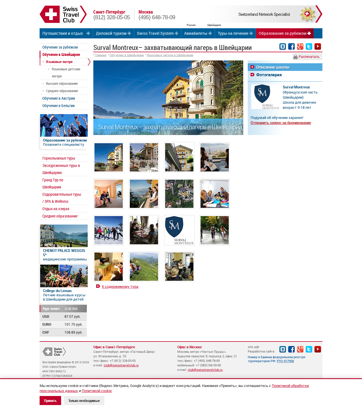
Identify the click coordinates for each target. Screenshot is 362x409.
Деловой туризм (111, 33)
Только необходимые (84, 400)
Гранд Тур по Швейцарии (52, 183)
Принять (50, 400)
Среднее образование (62, 90)
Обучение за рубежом (60, 47)
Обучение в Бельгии (58, 105)
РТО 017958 (285, 361)
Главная (100, 55)
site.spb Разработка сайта (261, 349)
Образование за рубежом (282, 33)
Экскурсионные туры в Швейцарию (61, 169)
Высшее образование (62, 83)
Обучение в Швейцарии (61, 54)
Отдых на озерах (55, 208)
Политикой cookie (97, 390)
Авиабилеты (195, 33)
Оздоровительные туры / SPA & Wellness (61, 198)
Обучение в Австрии (58, 98)
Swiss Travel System (155, 33)
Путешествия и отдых (62, 33)
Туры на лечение (233, 33)
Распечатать (309, 56)
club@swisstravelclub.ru (121, 365)
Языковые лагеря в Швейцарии (170, 55)
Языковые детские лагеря (66, 72)
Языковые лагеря (59, 61)
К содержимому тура (120, 286)
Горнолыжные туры (58, 158)
